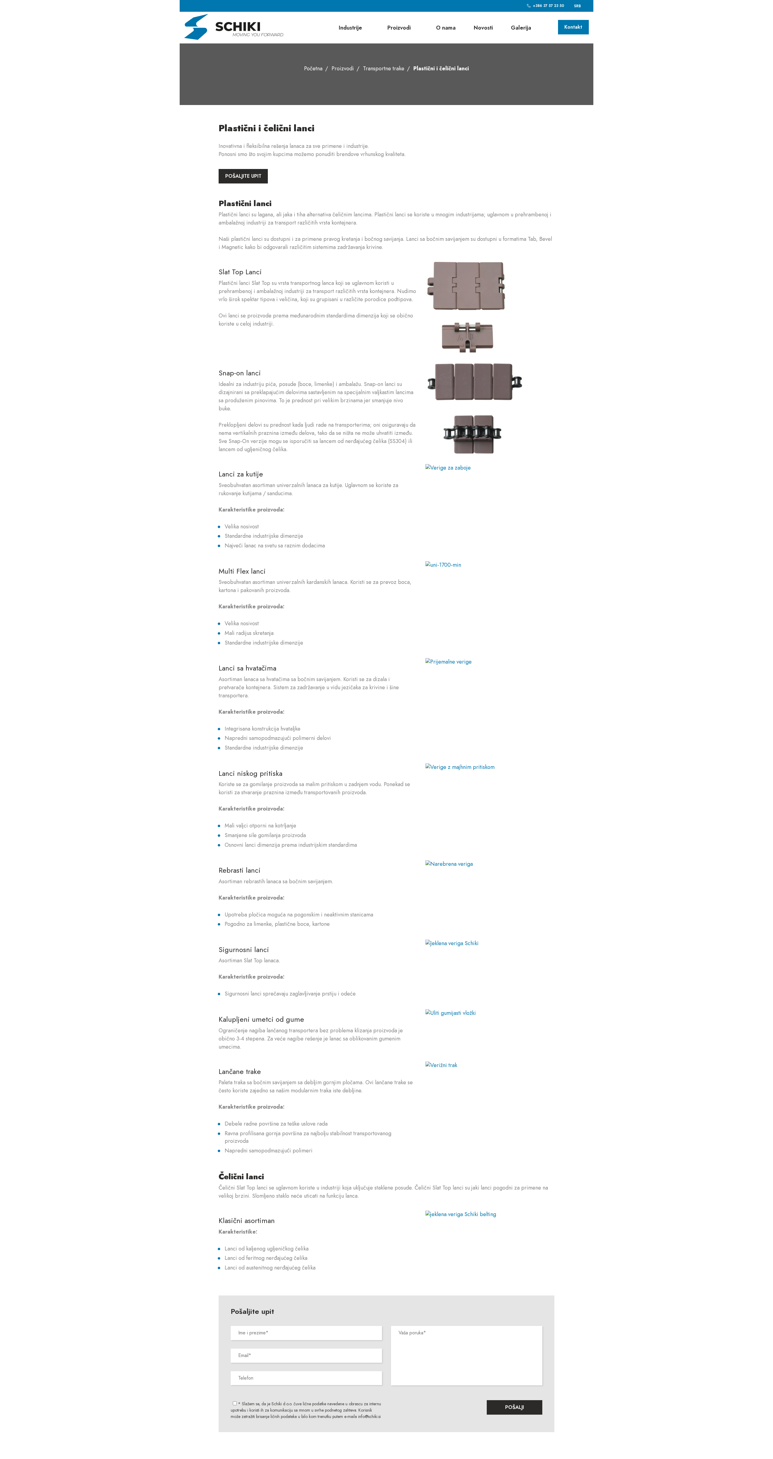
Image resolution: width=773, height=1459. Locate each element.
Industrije (350, 28)
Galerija (521, 28)
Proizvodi (399, 28)
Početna (313, 68)
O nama (446, 28)
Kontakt (573, 27)
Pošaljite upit (243, 176)
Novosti (483, 28)
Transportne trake (383, 68)
